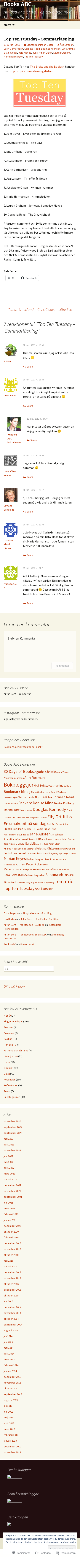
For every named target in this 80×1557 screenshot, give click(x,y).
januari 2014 (10, 1371)
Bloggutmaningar (36, 44)
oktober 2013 (11, 1388)
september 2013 (13, 1394)
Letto (7, 853)
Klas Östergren (29, 848)
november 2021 (12, 1191)
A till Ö (7, 1015)
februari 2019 (11, 1237)
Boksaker (9, 1033)
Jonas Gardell (25, 843)
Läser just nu (11, 1056)
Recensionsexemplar (18, 869)
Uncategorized (12, 1097)
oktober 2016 (11, 1284)
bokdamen (10, 395)
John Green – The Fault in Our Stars (39, 919)
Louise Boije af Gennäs (39, 853)
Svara (30, 366)
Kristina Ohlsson (47, 848)
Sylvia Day (50, 882)
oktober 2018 (11, 1255)
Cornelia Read (32, 48)
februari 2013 (11, 1435)
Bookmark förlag (17, 791)
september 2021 (13, 1196)
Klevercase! (27, 944)
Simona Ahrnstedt (60, 874)
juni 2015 (8, 1301)
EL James (42, 817)
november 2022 (12, 1150)
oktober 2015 (11, 1295)
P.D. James (20, 864)
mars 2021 (9, 1208)
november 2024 (12, 1121)
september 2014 (13, 1324)
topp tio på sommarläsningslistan (30, 71)
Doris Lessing (26, 810)
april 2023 (9, 1144)
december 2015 (12, 1289)
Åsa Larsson (66, 44)
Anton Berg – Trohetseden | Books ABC (25, 934)
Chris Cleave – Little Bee (56, 309)
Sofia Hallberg (23, 882)
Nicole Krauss (9, 865)
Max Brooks (46, 859)
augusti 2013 (11, 1400)
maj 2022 (8, 1162)
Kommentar (62, 665)
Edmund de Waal (18, 818)
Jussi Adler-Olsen (42, 52)
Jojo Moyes (24, 52)
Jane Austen (40, 834)
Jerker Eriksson (28, 839)
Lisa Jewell (18, 853)
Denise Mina (43, 802)
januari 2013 (10, 1440)
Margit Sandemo (69, 853)
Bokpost (8, 1027)
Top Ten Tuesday (33, 56)
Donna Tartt (12, 810)
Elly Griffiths (68, 48)
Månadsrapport (60, 859)
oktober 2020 (11, 1231)
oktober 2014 (11, 1318)
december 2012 (12, 1446)
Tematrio (64, 881)
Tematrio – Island (19, 309)
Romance (38, 869)
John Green (68, 839)
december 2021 (12, 1185)
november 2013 (12, 1382)
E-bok (69, 810)
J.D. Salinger (10, 52)
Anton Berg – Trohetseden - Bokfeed (24, 924)
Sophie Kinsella (38, 882)
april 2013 (9, 1423)
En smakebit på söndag (25, 823)
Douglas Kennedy (50, 48)
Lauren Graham (61, 52)
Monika (8, 361)
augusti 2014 (11, 1330)
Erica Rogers (11, 913)
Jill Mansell (41, 839)
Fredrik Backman (13, 829)
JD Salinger (57, 834)
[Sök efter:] (73, 25)
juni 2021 (8, 1202)
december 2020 (12, 1226)
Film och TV (10, 1044)
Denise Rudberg (64, 803)
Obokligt (8, 1068)
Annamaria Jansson (14, 778)
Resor (7, 1091)
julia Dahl (39, 844)
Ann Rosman (34, 777)
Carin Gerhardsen (13, 48)
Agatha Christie (45, 772)
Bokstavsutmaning (51, 785)
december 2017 (12, 1272)
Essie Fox (51, 824)
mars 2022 (9, 1173)
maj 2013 (8, 1417)
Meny (7, 25)
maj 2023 (8, 1138)
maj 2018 (8, 1260)
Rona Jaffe (49, 869)
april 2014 (9, 1353)
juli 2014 (8, 1336)
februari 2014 (11, 1365)
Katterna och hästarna (16, 1050)
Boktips (8, 1039)
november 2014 (12, 1313)
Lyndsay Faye (56, 853)
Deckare (25, 802)
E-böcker (7, 818)
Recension (9, 1079)
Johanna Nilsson (54, 839)
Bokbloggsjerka (21, 784)
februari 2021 (11, 1214)
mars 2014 (9, 1359)
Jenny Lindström (12, 839)
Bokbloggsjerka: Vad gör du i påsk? (23, 747)
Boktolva (67, 786)
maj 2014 (8, 1347)
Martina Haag (33, 859)
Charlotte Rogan (10, 797)
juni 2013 (8, 1411)
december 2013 (12, 1376)
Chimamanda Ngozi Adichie (34, 797)
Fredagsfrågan (62, 824)
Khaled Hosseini (13, 848)
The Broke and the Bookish (47, 66)
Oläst (7, 1073)
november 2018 (12, 1249)
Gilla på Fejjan (14, 986)
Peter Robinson (37, 864)
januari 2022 (10, 1179)
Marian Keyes (15, 858)
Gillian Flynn (50, 829)
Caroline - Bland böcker (9, 544)
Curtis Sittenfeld (11, 803)
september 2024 (13, 1127)
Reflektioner (11, 1085)
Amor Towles (62, 772)
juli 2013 (8, 1406)
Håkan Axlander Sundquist (16, 834)
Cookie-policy (69, 1542)
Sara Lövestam (14, 875)
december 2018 (12, 1243)
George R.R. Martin (33, 829)
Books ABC (10, 944)
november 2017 (12, 1278)
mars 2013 (9, 1429)
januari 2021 (10, 1220)
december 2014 (12, 1307)
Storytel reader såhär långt (38, 913)
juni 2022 (8, 1156)
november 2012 (12, 1452)
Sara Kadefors (62, 869)
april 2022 (9, 1167)
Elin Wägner (31, 817)
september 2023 (13, 1133)
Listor (50, 44)
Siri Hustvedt (10, 882)
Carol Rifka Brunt (58, 792)
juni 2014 (8, 1342)
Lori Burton (10, 919)
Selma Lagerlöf (35, 875)
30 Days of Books (19, 771)
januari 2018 (10, 1266)
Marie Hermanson (13, 56)
